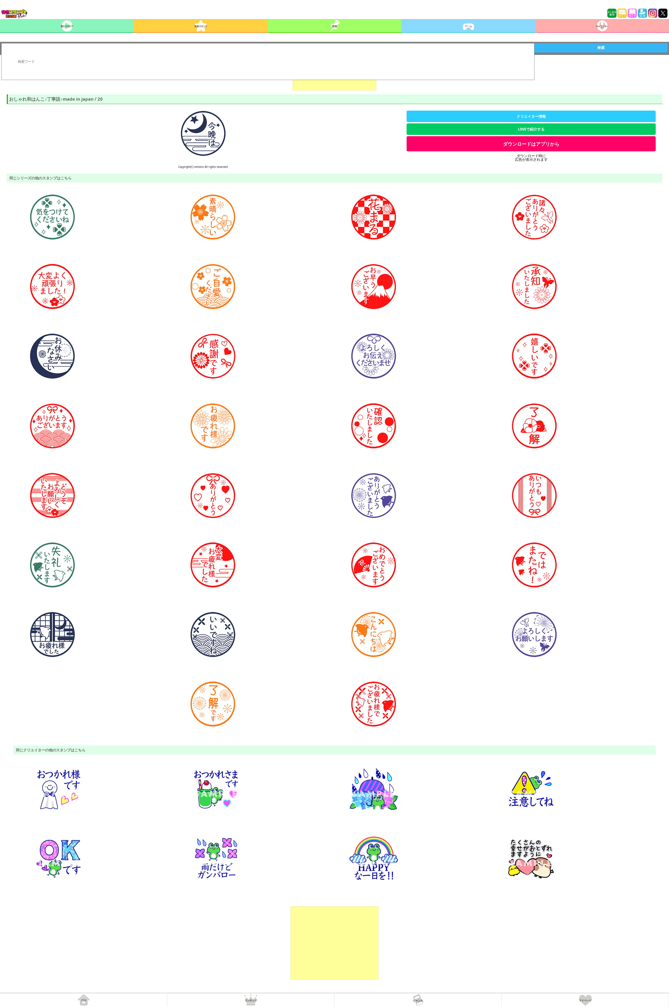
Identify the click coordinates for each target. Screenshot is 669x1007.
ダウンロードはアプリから (531, 144)
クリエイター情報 (531, 116)
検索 (601, 47)
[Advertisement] (334, 943)
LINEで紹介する (531, 129)
